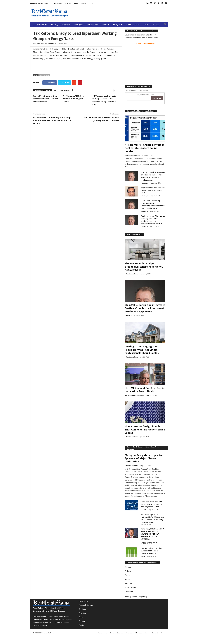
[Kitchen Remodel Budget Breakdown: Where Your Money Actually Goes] (145, 249)
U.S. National (38, 24)
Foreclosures (92, 24)
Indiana (127, 579)
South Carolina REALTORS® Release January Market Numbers (101, 119)
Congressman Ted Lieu (150, 542)
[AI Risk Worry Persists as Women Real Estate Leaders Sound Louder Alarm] (145, 128)
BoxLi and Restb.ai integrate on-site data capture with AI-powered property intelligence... (153, 176)
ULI (143, 556)
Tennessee (129, 591)
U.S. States (58, 3)
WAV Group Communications (136, 395)
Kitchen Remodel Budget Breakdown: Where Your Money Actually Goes (144, 266)
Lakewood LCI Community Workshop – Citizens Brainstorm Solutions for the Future (52, 120)
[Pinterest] (155, 3)
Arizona (128, 567)
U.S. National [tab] (131, 90)
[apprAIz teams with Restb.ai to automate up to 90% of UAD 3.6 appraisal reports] (131, 191)
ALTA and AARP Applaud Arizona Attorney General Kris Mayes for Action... (152, 504)
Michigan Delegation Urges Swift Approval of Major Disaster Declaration (145, 458)
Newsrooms (83, 601)
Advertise (82, 613)
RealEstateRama (132, 274)
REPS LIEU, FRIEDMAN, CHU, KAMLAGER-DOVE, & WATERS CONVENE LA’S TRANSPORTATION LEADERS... (152, 534)
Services (68, 3)
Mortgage (78, 24)
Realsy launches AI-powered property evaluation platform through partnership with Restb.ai (153, 220)
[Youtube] (165, 3)
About (76, 3)
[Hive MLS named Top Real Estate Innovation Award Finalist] (145, 374)
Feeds (92, 3)
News (146, 24)
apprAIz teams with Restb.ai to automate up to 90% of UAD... (153, 190)
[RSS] (158, 3)
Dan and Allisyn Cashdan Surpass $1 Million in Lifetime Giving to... (151, 551)
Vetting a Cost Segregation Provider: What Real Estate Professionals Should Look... (142, 350)
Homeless (66, 24)
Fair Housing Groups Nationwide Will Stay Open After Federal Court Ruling (152, 517)
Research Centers (86, 605)
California (128, 571)
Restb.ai (145, 183)
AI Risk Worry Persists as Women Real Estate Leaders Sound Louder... (144, 148)
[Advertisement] (119, 13)
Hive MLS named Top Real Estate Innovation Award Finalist (145, 389)
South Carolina (130, 587)
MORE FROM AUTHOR (62, 90)
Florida (127, 575)
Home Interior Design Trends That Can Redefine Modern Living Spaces (145, 429)
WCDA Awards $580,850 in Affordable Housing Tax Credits (73, 99)
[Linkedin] (147, 3)
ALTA (144, 510)
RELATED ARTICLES (42, 90)
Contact (84, 3)
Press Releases (133, 24)
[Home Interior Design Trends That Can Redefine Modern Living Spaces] (145, 412)
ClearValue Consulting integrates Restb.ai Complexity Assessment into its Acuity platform (153, 204)
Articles (156, 24)
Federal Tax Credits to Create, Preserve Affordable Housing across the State (46, 99)
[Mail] (151, 3)
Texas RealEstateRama (44, 43)
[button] (164, 25)
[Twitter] (162, 3)
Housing (54, 24)
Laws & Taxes (44, 75)
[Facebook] (144, 3)
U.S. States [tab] (144, 90)
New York (128, 583)
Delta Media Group (133, 155)
